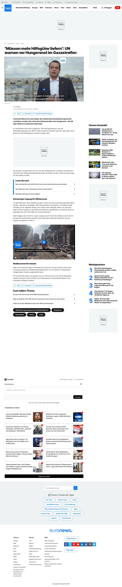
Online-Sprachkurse (35, 564)
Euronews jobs (49, 556)
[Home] (5, 43)
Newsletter (69, 550)
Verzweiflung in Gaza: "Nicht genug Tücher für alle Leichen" (33, 189)
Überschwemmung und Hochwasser (56, 509)
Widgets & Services (35, 559)
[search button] (65, 2)
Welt (41, 8)
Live (117, 7)
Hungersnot (58, 310)
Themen (15, 537)
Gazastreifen (19, 314)
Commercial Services (51, 543)
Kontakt (47, 554)
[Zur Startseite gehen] (8, 8)
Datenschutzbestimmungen (53, 551)
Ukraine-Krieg (62, 500)
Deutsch (6, 2)
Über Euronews (49, 541)
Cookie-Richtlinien (50, 548)
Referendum (77, 513)
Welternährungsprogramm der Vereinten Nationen (31, 310)
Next (62, 8)
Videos (15, 562)
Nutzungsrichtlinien (51, 546)
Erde (75, 8)
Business (48, 8)
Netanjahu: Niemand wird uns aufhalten (27, 194)
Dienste (31, 537)
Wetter (31, 546)
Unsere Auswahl (98, 125)
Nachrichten (11, 43)
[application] (44, 79)
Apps (30, 554)
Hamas (31, 314)
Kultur (69, 8)
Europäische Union (53, 504)
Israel (41, 314)
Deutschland (66, 518)
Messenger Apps (34, 556)
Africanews (32, 562)
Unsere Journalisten (19, 567)
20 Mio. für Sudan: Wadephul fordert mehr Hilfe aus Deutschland (33, 303)
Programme (17, 564)
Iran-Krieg (48, 500)
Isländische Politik (62, 513)
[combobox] (74, 2)
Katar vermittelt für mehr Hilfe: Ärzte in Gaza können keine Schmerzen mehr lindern (41, 184)
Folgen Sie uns (33, 551)
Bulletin (31, 543)
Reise (56, 8)
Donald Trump (45, 513)
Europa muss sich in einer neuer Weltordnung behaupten (31, 294)
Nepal (76, 509)
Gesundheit (83, 8)
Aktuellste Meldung (23, 8)
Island (75, 500)
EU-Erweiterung (70, 504)
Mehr (46, 537)
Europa (34, 8)
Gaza (22, 43)
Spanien (54, 518)
